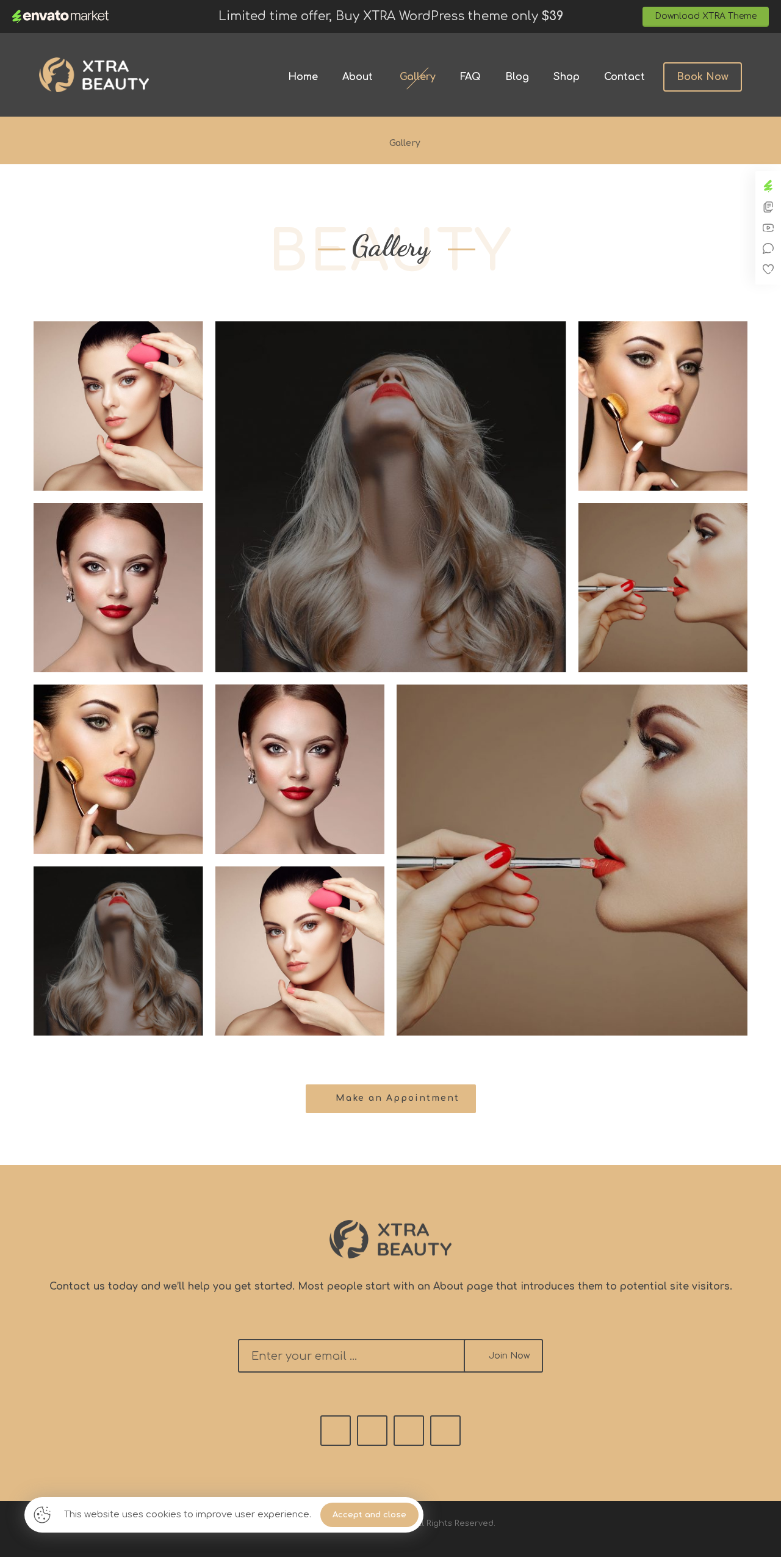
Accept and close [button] (369, 1515)
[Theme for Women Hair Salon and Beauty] (94, 74)
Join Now (509, 1355)
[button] (391, 1098)
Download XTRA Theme (706, 16)
